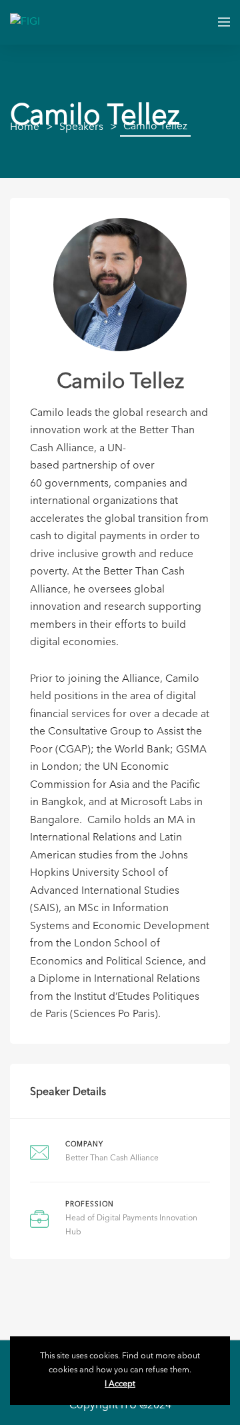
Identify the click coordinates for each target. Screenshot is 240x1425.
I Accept (120, 1384)
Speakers (81, 127)
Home (24, 127)
